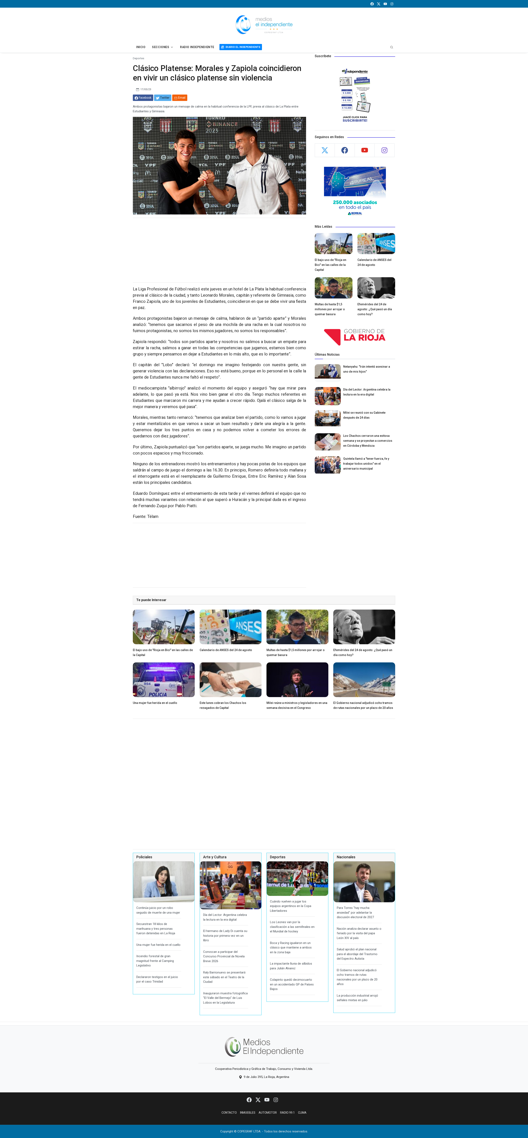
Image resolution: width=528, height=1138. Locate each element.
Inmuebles (247, 1112)
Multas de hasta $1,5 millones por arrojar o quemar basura (330, 309)
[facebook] (372, 4)
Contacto (229, 1112)
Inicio (140, 47)
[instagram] (392, 4)
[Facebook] (249, 1099)
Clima (302, 1112)
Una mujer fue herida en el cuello (155, 703)
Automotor (268, 1112)
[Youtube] (267, 1099)
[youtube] (385, 4)
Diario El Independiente (243, 47)
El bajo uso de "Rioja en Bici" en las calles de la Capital (330, 264)
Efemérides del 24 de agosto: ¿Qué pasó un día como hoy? (374, 309)
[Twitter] (258, 1099)
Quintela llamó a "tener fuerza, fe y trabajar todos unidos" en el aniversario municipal (366, 463)
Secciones (160, 47)
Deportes (138, 58)
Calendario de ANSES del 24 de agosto (226, 650)
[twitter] (378, 4)
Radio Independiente (197, 47)
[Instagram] (275, 1099)
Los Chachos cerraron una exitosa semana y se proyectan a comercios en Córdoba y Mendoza (367, 440)
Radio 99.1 (287, 1112)
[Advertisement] (219, 250)
